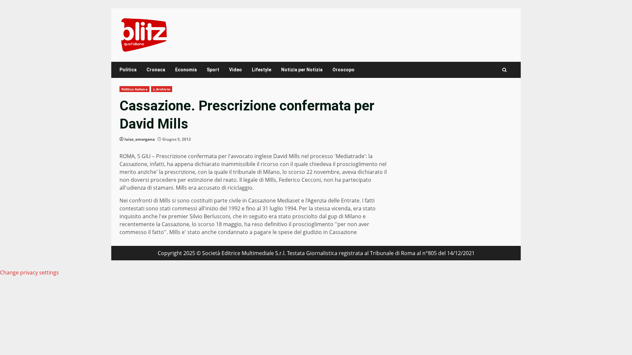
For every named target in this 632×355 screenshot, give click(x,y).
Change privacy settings (29, 272)
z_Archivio (161, 89)
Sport (213, 69)
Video (235, 69)
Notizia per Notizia (302, 69)
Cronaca (155, 69)
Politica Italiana (134, 89)
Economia (186, 69)
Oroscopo (343, 69)
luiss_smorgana (139, 139)
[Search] (504, 69)
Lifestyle (261, 69)
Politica (128, 69)
